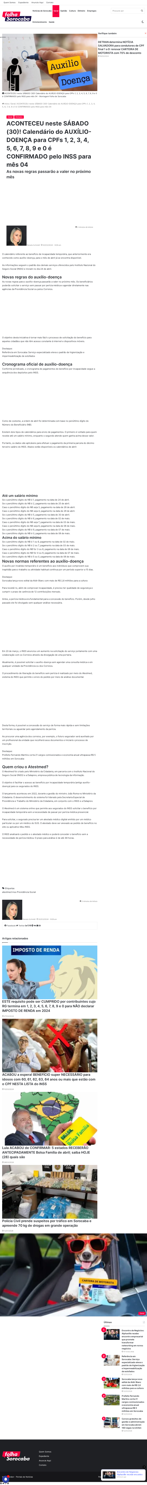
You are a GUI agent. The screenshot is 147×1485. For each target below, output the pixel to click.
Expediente (23, 2)
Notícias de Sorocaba (42, 11)
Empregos (91, 11)
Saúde (51, 22)
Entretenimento (40, 22)
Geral (56, 11)
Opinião (63, 11)
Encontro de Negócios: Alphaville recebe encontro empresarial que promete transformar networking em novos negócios (133, 1339)
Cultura (72, 11)
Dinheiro (81, 11)
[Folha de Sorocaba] (17, 16)
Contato (49, 2)
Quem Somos (10, 2)
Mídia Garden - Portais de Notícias (17, 1477)
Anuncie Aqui (37, 2)
